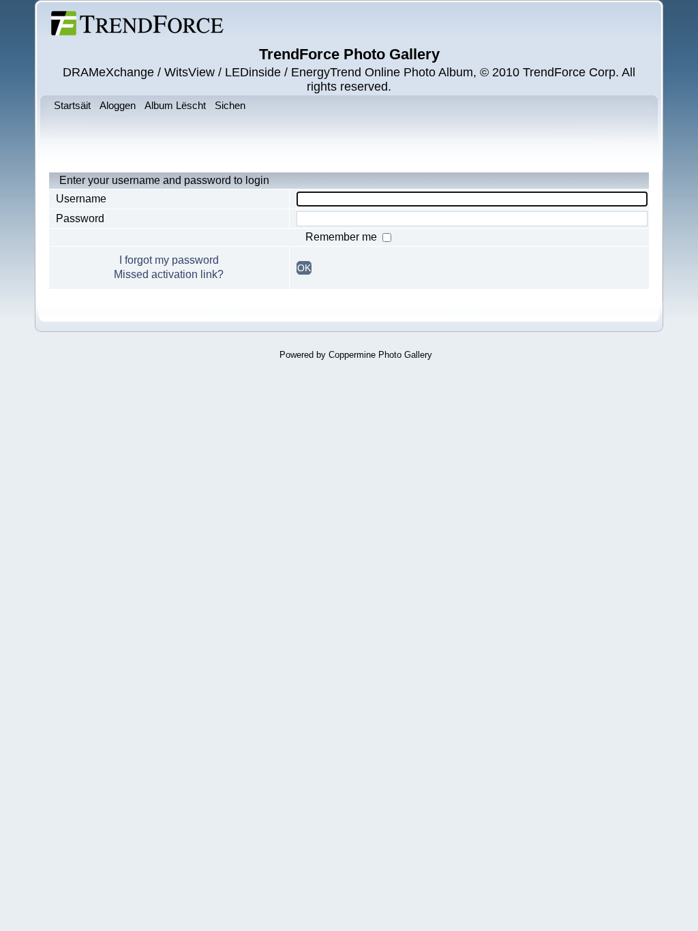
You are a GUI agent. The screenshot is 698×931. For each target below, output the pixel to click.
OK (304, 267)
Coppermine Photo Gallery (380, 355)
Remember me (342, 237)
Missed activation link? (169, 274)
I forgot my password (169, 260)
